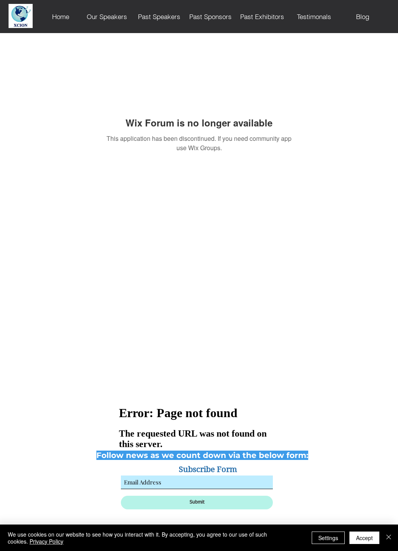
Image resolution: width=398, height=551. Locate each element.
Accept (364, 538)
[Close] (388, 538)
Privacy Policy (46, 541)
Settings (328, 538)
